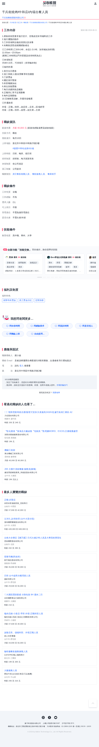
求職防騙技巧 (62, 385)
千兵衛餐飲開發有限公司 (38, 22)
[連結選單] (3, 3)
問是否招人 (87, 326)
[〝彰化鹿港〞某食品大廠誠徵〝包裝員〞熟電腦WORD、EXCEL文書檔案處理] (49, 436)
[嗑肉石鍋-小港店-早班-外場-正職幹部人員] (49, 618)
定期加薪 (39, 300)
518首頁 (13, 22)
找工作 (19, 22)
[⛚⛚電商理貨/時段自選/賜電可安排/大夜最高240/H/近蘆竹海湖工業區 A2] (49, 417)
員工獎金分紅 (25, 300)
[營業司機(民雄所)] (49, 562)
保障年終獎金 (9, 300)
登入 (21, 366)
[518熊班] (49, 3)
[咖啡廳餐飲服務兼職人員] (49, 656)
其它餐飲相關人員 (21, 174)
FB (49, 717)
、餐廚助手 (50, 174)
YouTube (55, 717)
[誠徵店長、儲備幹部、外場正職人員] (49, 637)
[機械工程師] (49, 455)
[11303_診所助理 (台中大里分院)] (49, 524)
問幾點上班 (14, 334)
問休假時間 (14, 326)
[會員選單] (95, 3)
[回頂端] (92, 703)
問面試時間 (63, 326)
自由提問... (39, 334)
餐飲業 (26, 22)
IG (43, 717)
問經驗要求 (39, 326)
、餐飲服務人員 (37, 174)
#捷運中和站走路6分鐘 (23, 148)
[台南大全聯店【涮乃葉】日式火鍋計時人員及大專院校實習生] (49, 543)
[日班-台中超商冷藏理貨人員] (49, 581)
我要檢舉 (56, 392)
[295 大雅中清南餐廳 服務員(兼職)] (49, 474)
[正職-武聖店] (49, 505)
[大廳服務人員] (49, 675)
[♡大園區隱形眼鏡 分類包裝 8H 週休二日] (49, 600)
